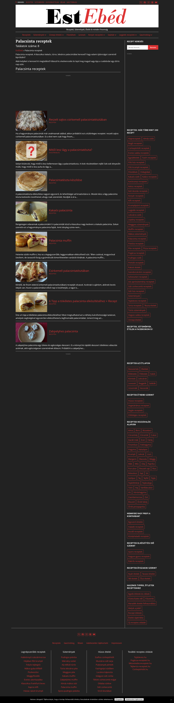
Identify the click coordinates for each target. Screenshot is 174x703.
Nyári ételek (133, 573)
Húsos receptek (135, 400)
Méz (137, 463)
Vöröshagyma (140, 492)
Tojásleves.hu (140, 657)
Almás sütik (148, 138)
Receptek (29, 2)
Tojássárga (147, 482)
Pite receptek (134, 248)
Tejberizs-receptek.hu (140, 666)
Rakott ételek (134, 267)
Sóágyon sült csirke (104, 676)
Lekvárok (142, 378)
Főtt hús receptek (136, 162)
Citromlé (144, 435)
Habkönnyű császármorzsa (33, 657)
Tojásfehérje (133, 482)
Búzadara (147, 430)
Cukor (153, 435)
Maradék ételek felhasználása (141, 603)
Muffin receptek (135, 229)
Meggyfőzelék (33, 676)
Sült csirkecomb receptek (140, 286)
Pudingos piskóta (69, 657)
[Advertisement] (68, 93)
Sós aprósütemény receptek (141, 281)
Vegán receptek (135, 410)
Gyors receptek (135, 551)
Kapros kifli (33, 687)
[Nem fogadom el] (171, 699)
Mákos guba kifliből (33, 668)
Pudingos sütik (134, 257)
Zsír (146, 497)
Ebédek (144, 369)
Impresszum (116, 643)
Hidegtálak (145, 172)
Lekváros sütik (134, 214)
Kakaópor (143, 449)
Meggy (152, 459)
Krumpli (131, 454)
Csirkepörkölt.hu (140, 669)
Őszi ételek (145, 578)
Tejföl (145, 478)
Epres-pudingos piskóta (69, 690)
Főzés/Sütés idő (135, 598)
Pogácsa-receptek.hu (140, 660)
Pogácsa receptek (136, 253)
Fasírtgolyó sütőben (105, 668)
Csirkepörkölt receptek (138, 148)
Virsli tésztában (105, 690)
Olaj (143, 463)
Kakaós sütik (134, 176)
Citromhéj (132, 435)
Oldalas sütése (104, 683)
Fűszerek (149, 598)
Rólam (62, 2)
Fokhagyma (145, 444)
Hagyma (132, 449)
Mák (130, 463)
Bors (138, 430)
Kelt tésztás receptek (137, 191)
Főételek (143, 373)
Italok (152, 373)
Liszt (149, 454)
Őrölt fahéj (142, 502)
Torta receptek (135, 305)
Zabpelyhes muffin (69, 679)
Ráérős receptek (135, 561)
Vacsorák (144, 388)
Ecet (143, 440)
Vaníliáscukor (147, 487)
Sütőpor (132, 478)
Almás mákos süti (69, 683)
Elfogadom (119, 699)
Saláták (111, 35)
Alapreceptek (134, 138)
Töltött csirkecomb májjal (104, 679)
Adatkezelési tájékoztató (97, 643)
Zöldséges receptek (137, 415)
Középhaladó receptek (138, 536)
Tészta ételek (150, 305)
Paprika (151, 463)
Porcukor (132, 468)
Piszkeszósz (33, 672)
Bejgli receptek (135, 143)
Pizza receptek (150, 248)
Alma (130, 430)
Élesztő (131, 502)
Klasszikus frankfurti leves (33, 683)
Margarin (132, 459)
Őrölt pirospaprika (136, 506)
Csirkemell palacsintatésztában (69, 271)
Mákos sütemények (137, 234)
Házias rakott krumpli (33, 690)
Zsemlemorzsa (135, 497)
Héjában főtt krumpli (33, 661)
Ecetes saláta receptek (138, 153)
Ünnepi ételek (55, 35)
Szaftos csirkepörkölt (104, 657)
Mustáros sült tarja (104, 661)
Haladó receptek (135, 526)
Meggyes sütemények (138, 224)
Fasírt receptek (149, 157)
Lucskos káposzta (105, 672)
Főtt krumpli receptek (138, 167)
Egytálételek (133, 157)
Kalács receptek (149, 176)
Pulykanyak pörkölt (104, 664)
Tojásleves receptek (137, 300)
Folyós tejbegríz (33, 664)
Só (147, 473)
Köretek (132, 378)
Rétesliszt (132, 473)
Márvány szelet (69, 661)
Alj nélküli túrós (69, 664)
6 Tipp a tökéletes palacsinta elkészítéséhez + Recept (83, 301)
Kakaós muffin (68, 676)
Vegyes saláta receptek (138, 315)
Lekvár (141, 454)
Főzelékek (71, 35)
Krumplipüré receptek (138, 205)
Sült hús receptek (136, 291)
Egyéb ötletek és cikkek (139, 593)
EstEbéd (19, 50)
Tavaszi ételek (148, 573)
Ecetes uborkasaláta (33, 679)
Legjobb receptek (127, 35)
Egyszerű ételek (52, 2)
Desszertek (133, 369)
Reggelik (142, 383)
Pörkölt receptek (136, 262)
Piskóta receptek (136, 243)
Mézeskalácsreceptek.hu (140, 663)
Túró (130, 487)
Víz (129, 492)
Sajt (141, 473)
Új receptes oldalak (137, 622)
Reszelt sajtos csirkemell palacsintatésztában (78, 119)
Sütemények (39, 2)
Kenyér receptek (95, 35)
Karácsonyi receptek (137, 181)
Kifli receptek (134, 200)
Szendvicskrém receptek (139, 272)
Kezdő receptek (135, 531)
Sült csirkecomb (104, 687)
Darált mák (133, 440)
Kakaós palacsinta (60, 210)
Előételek (132, 373)
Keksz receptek (135, 186)
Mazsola (143, 459)
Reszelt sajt (144, 468)
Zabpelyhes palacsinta (63, 331)
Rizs (154, 468)
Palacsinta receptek (137, 238)
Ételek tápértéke (135, 617)
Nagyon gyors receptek (139, 556)
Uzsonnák (132, 388)
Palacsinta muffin (60, 240)
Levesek (81, 35)
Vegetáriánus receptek (138, 405)
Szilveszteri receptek (137, 276)
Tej (139, 478)
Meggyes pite (69, 672)
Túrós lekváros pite (69, 668)
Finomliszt (133, 444)
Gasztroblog (72, 2)
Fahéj (150, 440)
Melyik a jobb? (134, 608)
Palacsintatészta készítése (65, 180)
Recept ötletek (135, 613)
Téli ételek (132, 578)
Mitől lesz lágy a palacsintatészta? (70, 150)
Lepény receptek (136, 219)
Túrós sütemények (136, 310)
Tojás (153, 478)
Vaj (136, 487)
